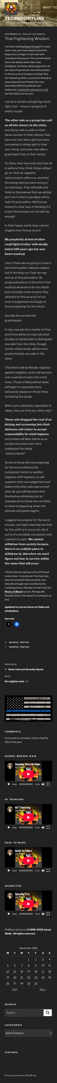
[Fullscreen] (48, 784)
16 (36, 971)
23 (35, 977)
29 (28, 983)
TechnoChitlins (24, 18)
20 (14, 977)
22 (28, 977)
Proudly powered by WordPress (21, 1075)
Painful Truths (19, 642)
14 (21, 971)
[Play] (8, 784)
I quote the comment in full (33, 89)
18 (49, 971)
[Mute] (43, 784)
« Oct (14, 989)
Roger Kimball (32, 46)
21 (21, 977)
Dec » (43, 989)
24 (42, 977)
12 (7, 971)
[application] (28, 774)
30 (35, 983)
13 (14, 971)
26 (7, 983)
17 (43, 971)
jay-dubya (38, 34)
